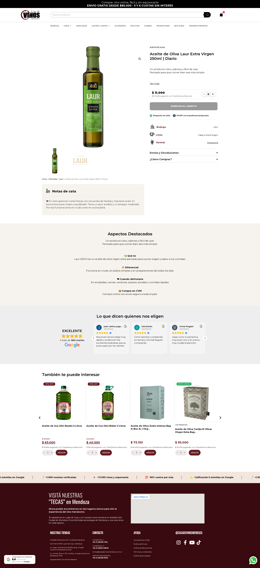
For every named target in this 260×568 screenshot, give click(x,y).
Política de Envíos (140, 544)
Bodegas (55, 26)
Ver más (154, 83)
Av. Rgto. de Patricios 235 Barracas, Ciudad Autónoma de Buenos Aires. (67, 548)
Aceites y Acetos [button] (99, 26)
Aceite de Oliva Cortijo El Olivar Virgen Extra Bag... (193, 430)
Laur (61, 179)
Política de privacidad (142, 556)
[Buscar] (207, 14)
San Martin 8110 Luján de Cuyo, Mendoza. (66, 544)
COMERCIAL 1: (100, 541)
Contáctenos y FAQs (142, 540)
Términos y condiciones (143, 552)
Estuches (134, 26)
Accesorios (120, 26)
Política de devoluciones (143, 548)
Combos (148, 26)
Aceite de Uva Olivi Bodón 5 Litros (62, 426)
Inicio (44, 179)
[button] (139, 58)
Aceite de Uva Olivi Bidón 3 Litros (106, 426)
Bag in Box (179, 26)
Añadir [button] (61, 452)
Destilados (81, 26)
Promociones (163, 26)
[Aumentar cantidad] (52, 452)
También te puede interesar (71, 374)
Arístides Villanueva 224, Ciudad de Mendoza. (67, 540)
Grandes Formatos (198, 26)
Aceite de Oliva (157, 47)
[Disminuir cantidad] (43, 452)
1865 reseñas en (21, 562)
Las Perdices (181, 425)
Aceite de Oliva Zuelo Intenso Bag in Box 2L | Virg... (151, 427)
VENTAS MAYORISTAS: (101, 557)
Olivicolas (53, 179)
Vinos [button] (66, 26)
